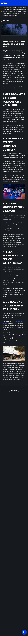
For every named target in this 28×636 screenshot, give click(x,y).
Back (7, 20)
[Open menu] (24, 3)
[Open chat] (24, 632)
